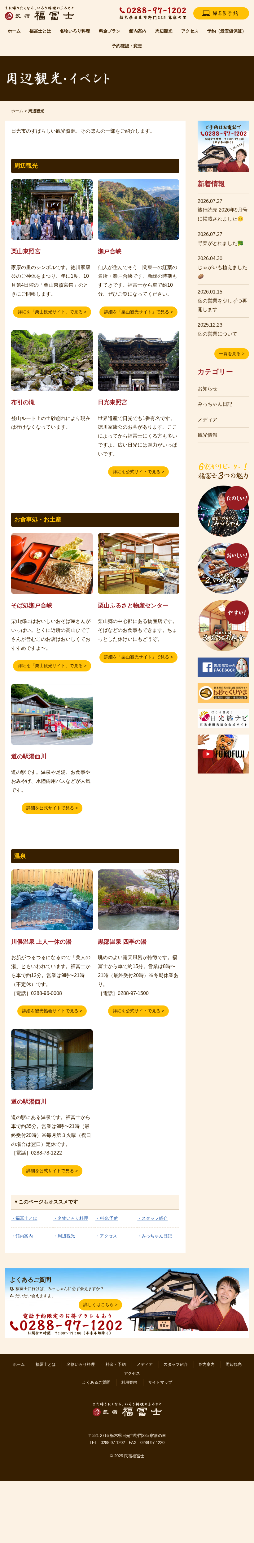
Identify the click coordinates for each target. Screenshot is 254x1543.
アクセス (190, 30)
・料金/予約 (106, 1218)
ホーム (14, 30)
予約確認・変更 (127, 45)
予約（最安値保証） (226, 30)
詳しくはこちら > (100, 1304)
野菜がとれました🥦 (220, 243)
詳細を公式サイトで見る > (138, 471)
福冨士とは (40, 30)
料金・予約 (116, 1364)
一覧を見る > (231, 353)
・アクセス (106, 1235)
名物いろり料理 (75, 30)
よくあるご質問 (96, 1382)
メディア (207, 419)
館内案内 (138, 30)
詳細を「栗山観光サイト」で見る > (52, 311)
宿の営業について (217, 333)
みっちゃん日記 (215, 404)
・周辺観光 (64, 1235)
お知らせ (207, 388)
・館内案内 (22, 1235)
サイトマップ (160, 1382)
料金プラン (109, 30)
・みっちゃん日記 (154, 1235)
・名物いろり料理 (70, 1218)
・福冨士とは (24, 1218)
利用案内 (129, 1382)
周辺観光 (164, 30)
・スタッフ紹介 (152, 1218)
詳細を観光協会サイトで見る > (52, 1010)
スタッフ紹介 (176, 1364)
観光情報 (207, 435)
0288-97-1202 (113, 1442)
